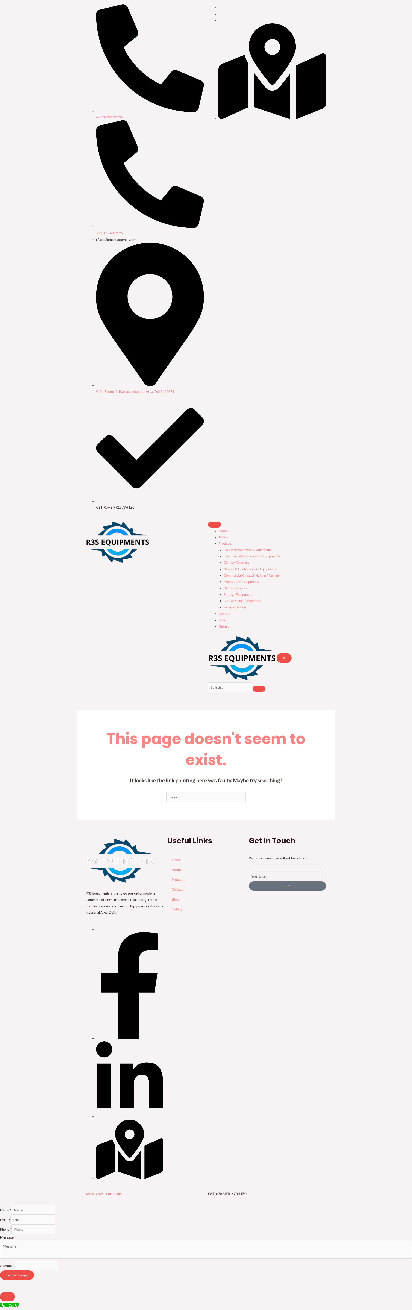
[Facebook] (129, 1038)
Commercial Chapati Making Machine (252, 575)
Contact (224, 613)
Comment (7, 1265)
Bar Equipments (235, 588)
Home (223, 531)
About (223, 537)
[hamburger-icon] (214, 525)
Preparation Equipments (241, 581)
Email (5, 1220)
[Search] (259, 689)
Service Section (235, 607)
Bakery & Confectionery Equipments (250, 569)
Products (225, 543)
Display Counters (236, 562)
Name (5, 1210)
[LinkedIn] (129, 1116)
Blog (222, 620)
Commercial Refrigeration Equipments (252, 556)
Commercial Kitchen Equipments (248, 550)
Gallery (223, 626)
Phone (5, 1229)
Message (7, 1237)
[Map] (272, 118)
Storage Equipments (238, 594)
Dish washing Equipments (242, 601)
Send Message (17, 1275)
